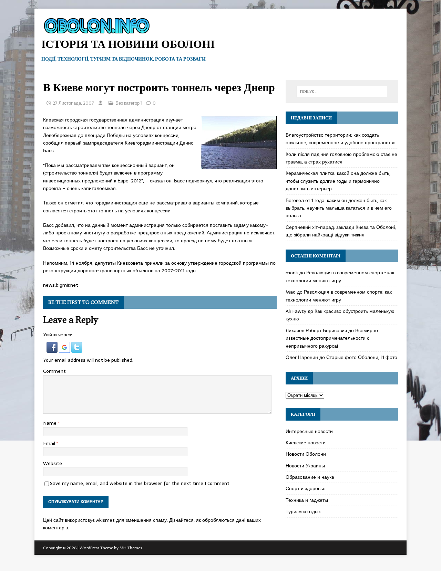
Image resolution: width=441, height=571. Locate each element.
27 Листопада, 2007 (73, 103)
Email (50, 443)
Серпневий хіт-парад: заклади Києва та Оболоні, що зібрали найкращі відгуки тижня (341, 231)
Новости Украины (305, 465)
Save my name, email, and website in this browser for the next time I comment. (140, 483)
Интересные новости (309, 431)
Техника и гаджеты (307, 500)
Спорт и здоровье (306, 488)
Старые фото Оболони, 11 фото (361, 357)
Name (50, 423)
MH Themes (131, 547)
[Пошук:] (341, 91)
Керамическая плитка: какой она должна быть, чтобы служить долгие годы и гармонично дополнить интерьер (338, 180)
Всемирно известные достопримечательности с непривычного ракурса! (332, 338)
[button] (53, 349)
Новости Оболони (306, 454)
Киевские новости (306, 442)
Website (52, 463)
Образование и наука (310, 477)
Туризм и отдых (303, 511)
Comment (54, 371)
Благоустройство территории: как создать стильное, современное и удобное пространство (341, 138)
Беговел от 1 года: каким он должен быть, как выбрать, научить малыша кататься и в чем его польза (339, 208)
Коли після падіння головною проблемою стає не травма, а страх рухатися (341, 158)
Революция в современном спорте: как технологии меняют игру (340, 276)
